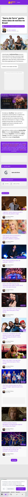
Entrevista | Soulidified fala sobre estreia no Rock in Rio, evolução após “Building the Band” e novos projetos (12, 336)
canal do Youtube (12, 146)
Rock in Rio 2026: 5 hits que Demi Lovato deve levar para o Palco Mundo (12, 310)
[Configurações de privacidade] (3, 488)
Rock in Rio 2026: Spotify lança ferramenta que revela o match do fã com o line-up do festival (13, 285)
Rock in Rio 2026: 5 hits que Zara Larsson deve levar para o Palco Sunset (12, 362)
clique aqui (21, 149)
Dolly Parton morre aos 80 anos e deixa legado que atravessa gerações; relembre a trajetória (12, 237)
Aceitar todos (20, 488)
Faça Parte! (18, 492)
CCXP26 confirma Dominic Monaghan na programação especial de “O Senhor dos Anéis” (12, 424)
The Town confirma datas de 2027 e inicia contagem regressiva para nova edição (13, 387)
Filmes (18, 2)
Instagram (16, 144)
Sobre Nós (13, 492)
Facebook (7, 144)
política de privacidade (20, 485)
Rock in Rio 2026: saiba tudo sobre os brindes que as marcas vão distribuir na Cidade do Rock (12, 449)
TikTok (11, 144)
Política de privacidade (5, 492)
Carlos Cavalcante (12, 30)
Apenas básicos (11, 488)
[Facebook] (1, 494)
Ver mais (14, 460)
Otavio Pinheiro (10, 216)
